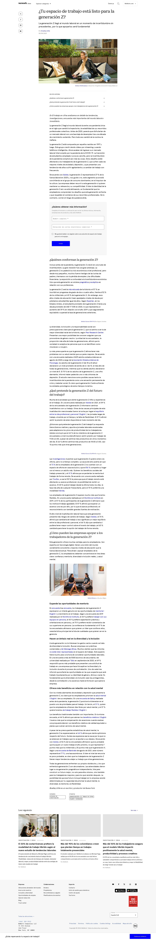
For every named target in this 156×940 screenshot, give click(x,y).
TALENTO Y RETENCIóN (76, 799)
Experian (90, 301)
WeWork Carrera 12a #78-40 (88, 453)
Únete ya (111, 3)
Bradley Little (45, 31)
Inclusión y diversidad (25, 893)
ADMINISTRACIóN (74, 796)
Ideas (29, 3)
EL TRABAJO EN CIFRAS (87, 796)
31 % (97, 704)
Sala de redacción (24, 898)
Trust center (22, 903)
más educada (74, 289)
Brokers (46, 888)
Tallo (72, 660)
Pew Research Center (94, 332)
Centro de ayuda (74, 893)
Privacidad (72, 923)
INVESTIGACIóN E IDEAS (26, 840)
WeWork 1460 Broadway (81, 85)
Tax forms (72, 895)
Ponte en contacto (140, 936)
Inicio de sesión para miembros (79, 890)
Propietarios (48, 890)
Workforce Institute (92, 498)
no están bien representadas (61, 652)
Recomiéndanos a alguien (52, 893)
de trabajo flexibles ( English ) (74, 710)
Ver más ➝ (134, 810)
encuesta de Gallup (87, 698)
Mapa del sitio (127, 923)
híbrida (61, 491)
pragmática (84, 282)
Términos (81, 923)
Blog (19, 900)
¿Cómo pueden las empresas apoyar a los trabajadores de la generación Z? (74, 106)
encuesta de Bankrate (67, 750)
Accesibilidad (116, 923)
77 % (63, 753)
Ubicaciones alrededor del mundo (29, 888)
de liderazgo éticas (68, 649)
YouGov (56, 479)
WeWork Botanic (92, 598)
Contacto (72, 888)
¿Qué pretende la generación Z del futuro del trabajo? (67, 102)
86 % (88, 467)
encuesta (56, 608)
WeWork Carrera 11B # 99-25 (88, 321)
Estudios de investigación (54, 797)
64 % (80, 733)
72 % (53, 465)
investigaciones (59, 459)
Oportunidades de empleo (27, 895)
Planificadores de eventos (52, 895)
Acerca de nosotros (24, 890)
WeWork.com (129, 3)
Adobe (65, 175)
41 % (70, 473)
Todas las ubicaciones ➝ (26, 916)
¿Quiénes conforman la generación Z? (62, 98)
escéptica (94, 282)
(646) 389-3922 (24, 921)
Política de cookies (92, 923)
